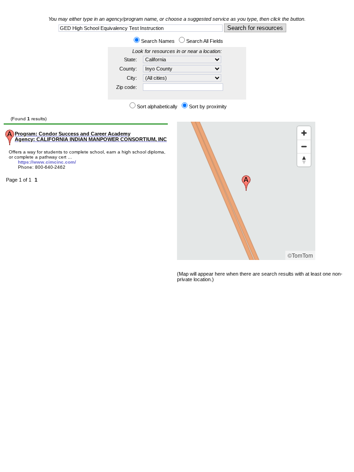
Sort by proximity (208, 106)
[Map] (246, 191)
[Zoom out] (304, 146)
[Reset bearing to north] (304, 159)
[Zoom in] (304, 133)
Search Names (158, 41)
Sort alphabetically (157, 106)
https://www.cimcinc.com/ (47, 162)
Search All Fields (204, 41)
